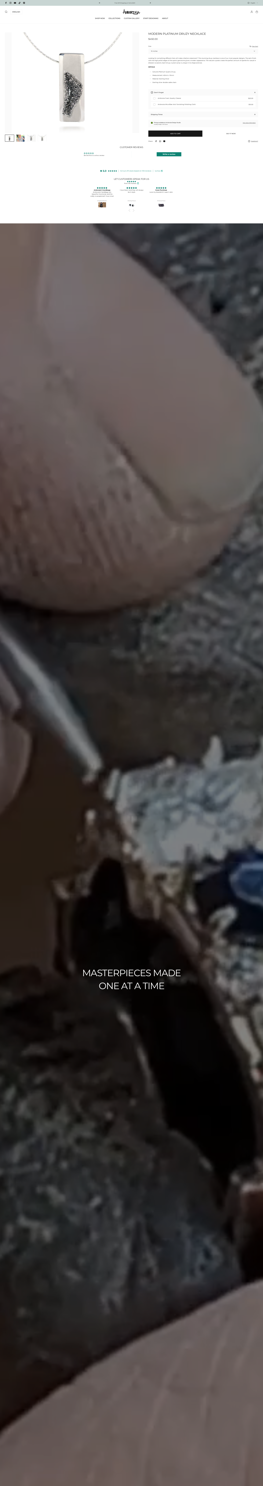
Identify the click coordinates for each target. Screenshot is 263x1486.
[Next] (150, 3)
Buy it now (231, 134)
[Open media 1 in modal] (72, 82)
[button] (130, 210)
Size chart (255, 46)
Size (149, 46)
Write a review (169, 154)
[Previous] (99, 3)
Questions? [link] (254, 141)
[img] (131, 181)
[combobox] (253, 3)
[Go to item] (9, 138)
